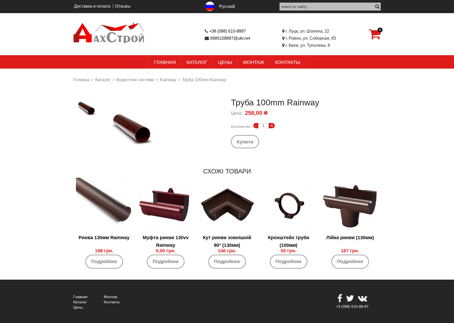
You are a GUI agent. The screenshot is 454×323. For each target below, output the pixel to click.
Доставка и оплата (92, 6)
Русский (227, 6)
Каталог (197, 62)
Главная (165, 62)
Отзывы (123, 6)
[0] (375, 37)
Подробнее (104, 261)
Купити (245, 141)
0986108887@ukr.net (230, 38)
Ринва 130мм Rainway (104, 237)
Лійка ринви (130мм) (350, 237)
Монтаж (253, 62)
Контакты (287, 62)
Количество (241, 126)
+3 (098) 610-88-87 (352, 306)
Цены (225, 62)
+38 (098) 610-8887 (227, 31)
